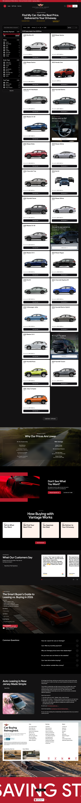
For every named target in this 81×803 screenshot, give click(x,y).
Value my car (63, 247)
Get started (64, 356)
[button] (18, 31)
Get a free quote (64, 138)
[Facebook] (75, 758)
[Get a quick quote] (11, 530)
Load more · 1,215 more (50, 418)
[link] (31, 530)
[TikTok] (55, 758)
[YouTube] (69, 758)
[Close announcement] (77, 1)
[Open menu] (5, 6)
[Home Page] (40, 6)
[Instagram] (48, 758)
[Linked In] (62, 758)
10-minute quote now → (52, 705)
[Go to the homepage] (11, 725)
